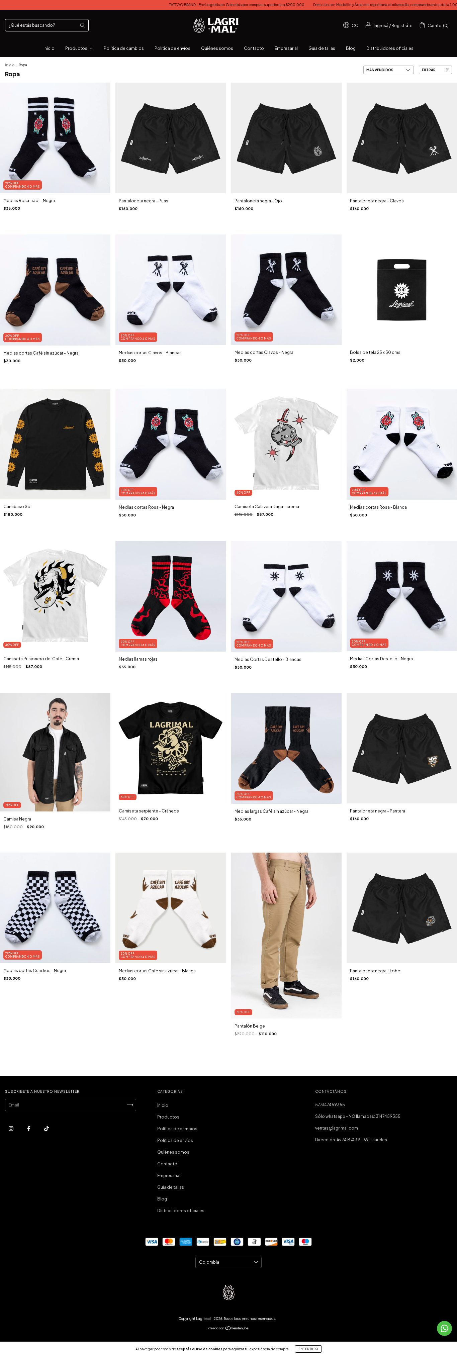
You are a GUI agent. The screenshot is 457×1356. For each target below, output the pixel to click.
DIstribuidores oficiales (390, 48)
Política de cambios (124, 48)
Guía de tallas (321, 48)
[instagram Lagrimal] (11, 1128)
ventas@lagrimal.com (336, 1128)
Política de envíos (172, 48)
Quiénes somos (217, 48)
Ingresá (381, 25)
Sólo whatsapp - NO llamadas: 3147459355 (357, 1116)
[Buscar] (82, 25)
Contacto (254, 48)
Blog (351, 48)
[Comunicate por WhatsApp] (444, 1328)
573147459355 (330, 1104)
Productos (76, 48)
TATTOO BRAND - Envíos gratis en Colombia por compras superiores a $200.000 (171, 5)
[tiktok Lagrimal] (46, 1128)
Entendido (308, 1349)
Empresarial (286, 48)
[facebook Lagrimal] (29, 1128)
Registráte (402, 25)
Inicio (49, 48)
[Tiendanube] (229, 1329)
